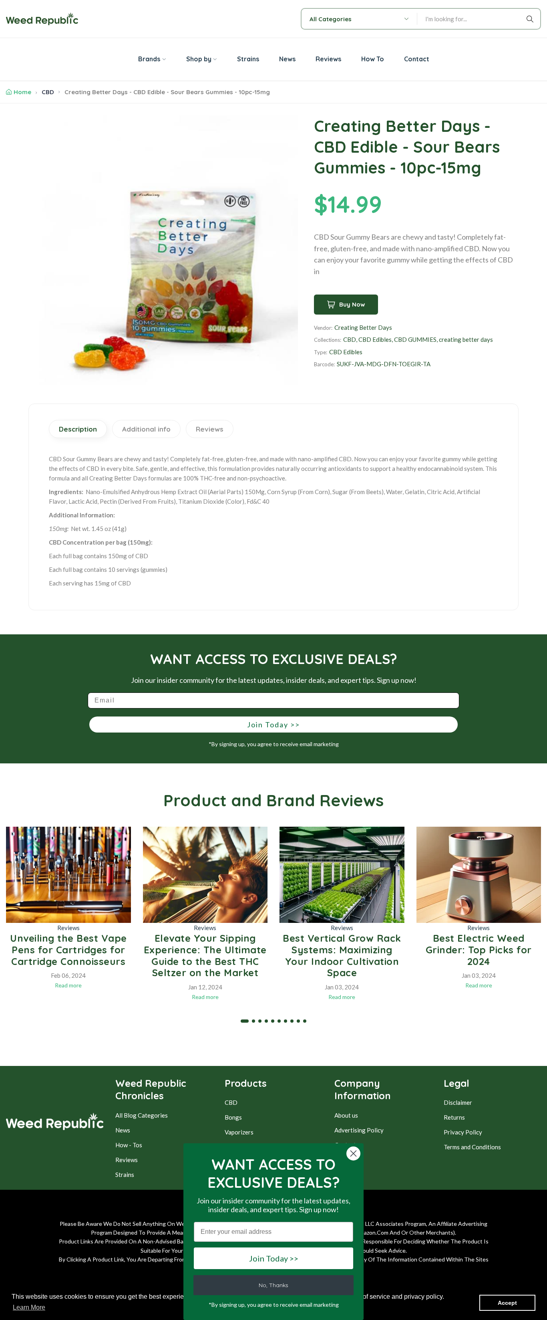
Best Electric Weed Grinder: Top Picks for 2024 (479, 949)
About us (346, 1115)
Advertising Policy (359, 1130)
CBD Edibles (375, 339)
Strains (124, 1174)
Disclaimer (458, 1102)
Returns (454, 1117)
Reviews (68, 927)
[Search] (531, 19)
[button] (245, 1021)
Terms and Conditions (472, 1146)
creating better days (466, 339)
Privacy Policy (463, 1132)
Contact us (348, 1144)
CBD (48, 92)
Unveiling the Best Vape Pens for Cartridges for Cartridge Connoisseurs (68, 949)
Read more (68, 985)
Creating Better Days (363, 327)
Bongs (233, 1117)
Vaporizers (239, 1132)
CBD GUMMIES (415, 339)
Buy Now (352, 304)
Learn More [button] (29, 1307)
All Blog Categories (141, 1115)
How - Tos (128, 1144)
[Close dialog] (353, 1153)
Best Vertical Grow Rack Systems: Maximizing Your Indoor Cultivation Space (342, 955)
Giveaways (349, 1159)
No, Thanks (273, 1285)
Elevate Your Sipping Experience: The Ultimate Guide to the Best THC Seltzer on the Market (205, 955)
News (122, 1130)
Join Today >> (273, 724)
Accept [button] (507, 1303)
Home (22, 92)
